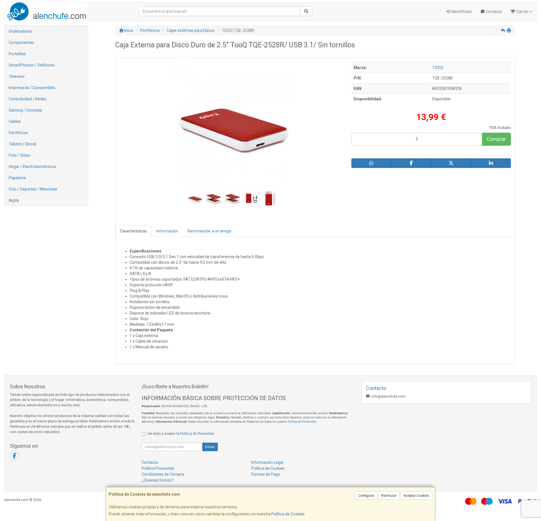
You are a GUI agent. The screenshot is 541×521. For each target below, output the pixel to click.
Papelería (17, 178)
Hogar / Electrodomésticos (32, 166)
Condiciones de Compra (163, 474)
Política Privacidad (158, 468)
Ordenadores (20, 31)
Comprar (496, 139)
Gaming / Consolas (25, 110)
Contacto (493, 11)
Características (133, 231)
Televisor (17, 76)
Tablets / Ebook (22, 144)
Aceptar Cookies (416, 496)
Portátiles (17, 54)
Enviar (210, 447)
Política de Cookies (288, 514)
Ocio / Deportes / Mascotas (33, 189)
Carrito (522, 11)
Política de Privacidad (302, 421)
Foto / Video (19, 155)
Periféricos (18, 132)
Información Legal (267, 462)
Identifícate (461, 11)
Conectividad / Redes (27, 99)
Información (167, 231)
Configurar (366, 496)
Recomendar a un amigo (209, 231)
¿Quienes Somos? (158, 480)
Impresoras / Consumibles (32, 87)
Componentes (21, 42)
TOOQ (437, 67)
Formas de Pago (265, 474)
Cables (15, 121)
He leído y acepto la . (181, 433)
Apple (14, 200)
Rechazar (388, 496)
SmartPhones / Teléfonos (32, 65)
